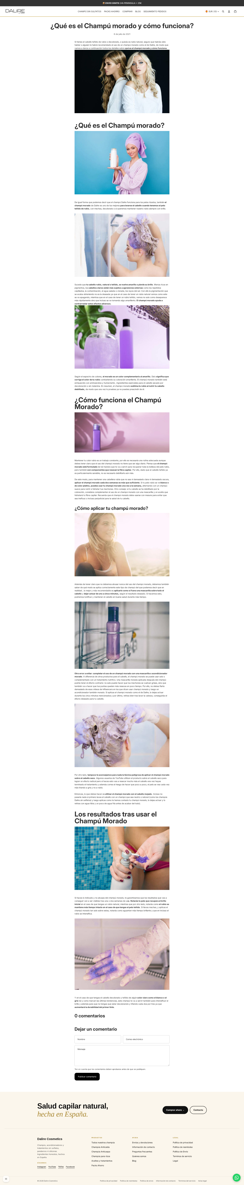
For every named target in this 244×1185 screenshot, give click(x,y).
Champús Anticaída (100, 1147)
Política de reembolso (183, 1147)
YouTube (52, 1167)
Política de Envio (180, 1151)
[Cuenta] (229, 11)
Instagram (41, 1167)
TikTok (61, 1167)
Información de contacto (143, 1147)
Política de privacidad (183, 1142)
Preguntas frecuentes (142, 1151)
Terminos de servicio (182, 1156)
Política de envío (146, 1181)
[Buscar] (223, 11)
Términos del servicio (186, 1181)
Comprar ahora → (175, 1110)
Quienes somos (139, 1156)
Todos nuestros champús (103, 1142)
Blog (134, 1161)
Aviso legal (202, 1181)
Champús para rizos (100, 1156)
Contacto (198, 1110)
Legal (175, 1161)
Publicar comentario (87, 1076)
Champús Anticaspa (100, 1151)
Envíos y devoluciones (142, 1142)
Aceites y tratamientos (101, 1161)
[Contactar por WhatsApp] (237, 1178)
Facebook (70, 1167)
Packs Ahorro (97, 1165)
